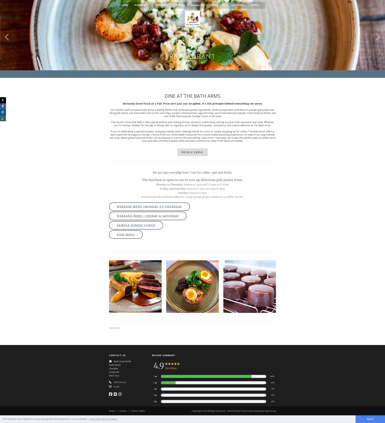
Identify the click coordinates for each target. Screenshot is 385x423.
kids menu (126, 234)
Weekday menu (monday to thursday (149, 206)
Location (180, 5)
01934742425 (119, 382)
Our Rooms (140, 5)
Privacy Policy (138, 411)
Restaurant (162, 5)
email (116, 386)
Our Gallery (197, 5)
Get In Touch (238, 5)
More (254, 5)
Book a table (192, 152)
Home (125, 5)
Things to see (217, 5)
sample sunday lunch (136, 225)
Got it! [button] (370, 419)
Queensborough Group (265, 411)
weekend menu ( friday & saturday (148, 215)
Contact (123, 411)
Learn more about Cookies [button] (103, 419)
